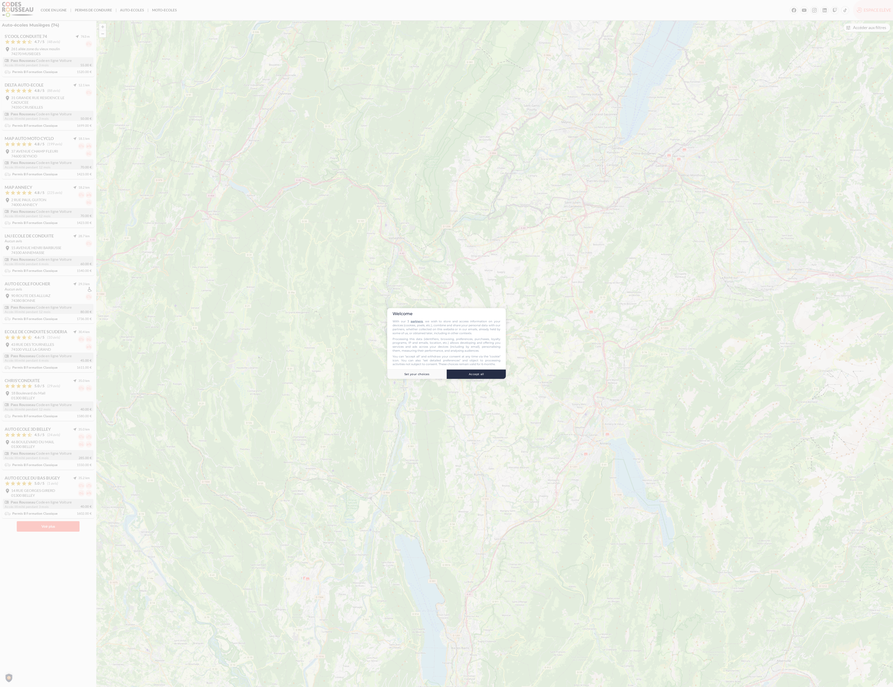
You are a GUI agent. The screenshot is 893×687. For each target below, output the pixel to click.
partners (417, 321)
